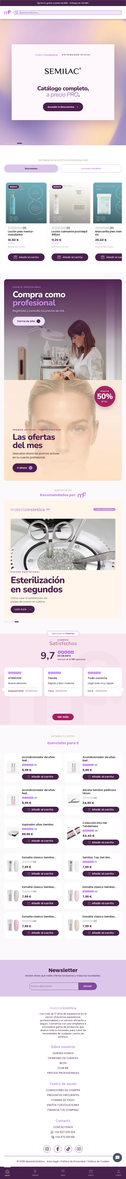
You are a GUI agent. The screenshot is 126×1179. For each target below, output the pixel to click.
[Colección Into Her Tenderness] (73, 833)
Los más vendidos (91, 168)
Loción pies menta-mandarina (21, 233)
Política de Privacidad (73, 1161)
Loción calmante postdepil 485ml (69, 233)
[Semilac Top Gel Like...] (73, 866)
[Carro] (91, 1171)
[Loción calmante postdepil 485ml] (70, 203)
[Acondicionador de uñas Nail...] (13, 767)
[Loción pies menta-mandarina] (26, 203)
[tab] (31, 169)
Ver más (63, 717)
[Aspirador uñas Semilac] (13, 833)
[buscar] (16, 12)
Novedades (31, 168)
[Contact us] (117, 1157)
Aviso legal (53, 1161)
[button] (7, 143)
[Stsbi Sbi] (47, 1149)
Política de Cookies (98, 1161)
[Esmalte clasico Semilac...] (13, 866)
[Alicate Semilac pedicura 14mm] (73, 800)
